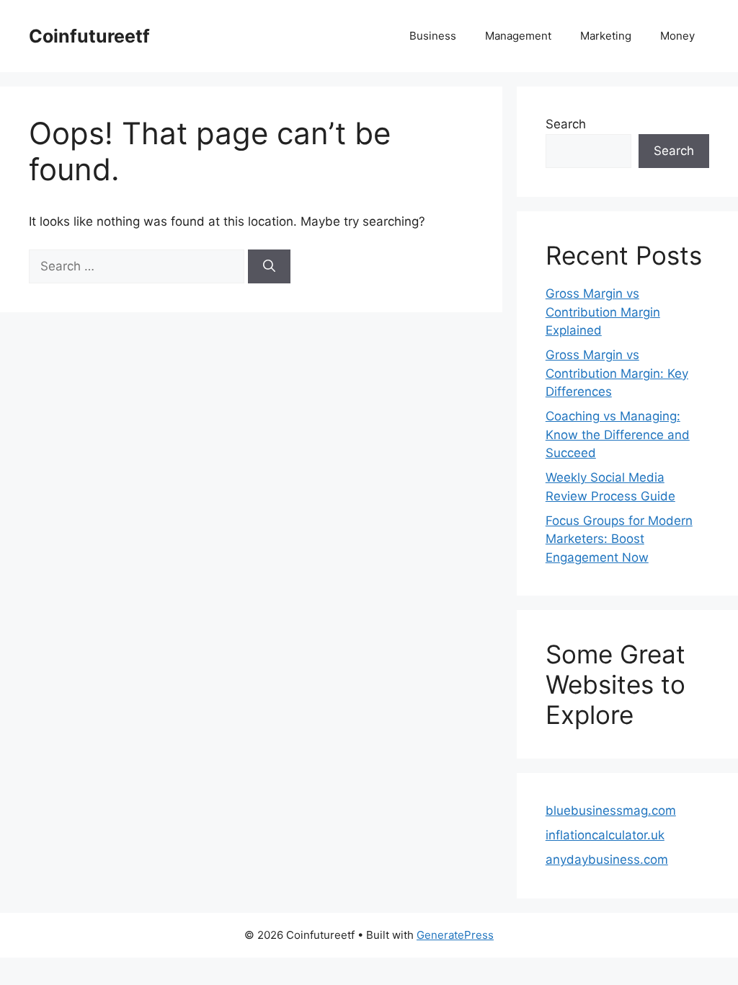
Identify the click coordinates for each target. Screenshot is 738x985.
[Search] (269, 266)
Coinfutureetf (89, 36)
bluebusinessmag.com (611, 810)
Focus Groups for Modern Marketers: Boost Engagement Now (619, 539)
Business (432, 36)
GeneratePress (455, 935)
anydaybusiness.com (607, 859)
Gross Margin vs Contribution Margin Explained (603, 311)
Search (566, 124)
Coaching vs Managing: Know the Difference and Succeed (618, 434)
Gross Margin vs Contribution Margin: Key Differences (617, 373)
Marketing (605, 36)
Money (677, 36)
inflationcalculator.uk (605, 835)
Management (518, 36)
